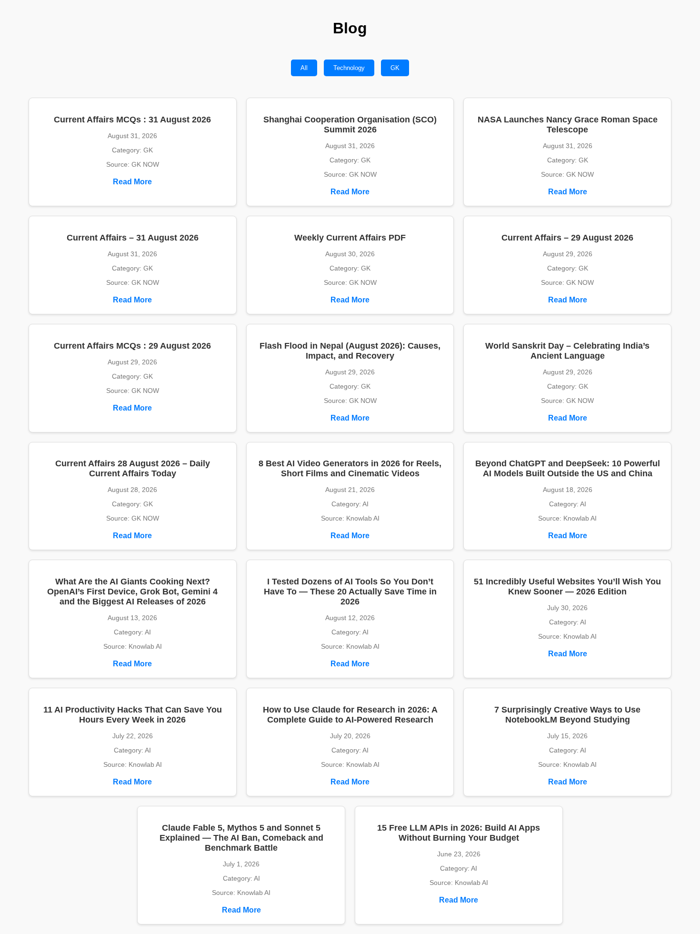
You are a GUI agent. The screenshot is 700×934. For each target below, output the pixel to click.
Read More (132, 182)
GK (395, 67)
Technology (349, 67)
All (304, 67)
